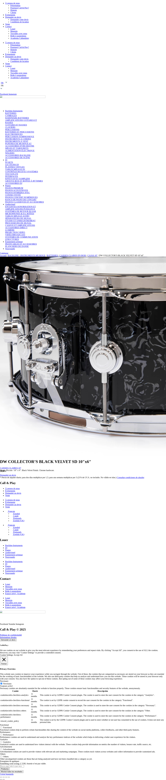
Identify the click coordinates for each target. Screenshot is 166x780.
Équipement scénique (14, 555)
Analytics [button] (4, 739)
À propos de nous (12, 3)
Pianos (8, 550)
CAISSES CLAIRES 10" (10, 468)
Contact (8, 26)
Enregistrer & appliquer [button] (9, 761)
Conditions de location (19, 22)
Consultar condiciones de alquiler (130, 477)
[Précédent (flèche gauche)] (1, 779)
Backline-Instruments (14, 545)
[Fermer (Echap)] (9, 777)
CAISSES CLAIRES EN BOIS (73, 255)
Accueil (3, 255)
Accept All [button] (18, 655)
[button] (83, 85)
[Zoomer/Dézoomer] (1, 777)
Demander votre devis (19, 19)
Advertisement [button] (6, 747)
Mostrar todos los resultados (11, 772)
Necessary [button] (4, 681)
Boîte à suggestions (18, 36)
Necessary (7, 684)
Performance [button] (5, 732)
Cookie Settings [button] (6, 655)
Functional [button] (4, 725)
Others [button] (2, 754)
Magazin (14, 31)
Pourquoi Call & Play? (19, 8)
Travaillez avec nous (18, 33)
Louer (12, 29)
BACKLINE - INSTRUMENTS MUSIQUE (26, 255)
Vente (7, 24)
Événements (10, 15)
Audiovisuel (10, 552)
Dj (6, 548)
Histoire (13, 10)
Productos (5, 769)
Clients (13, 12)
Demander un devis (13, 17)
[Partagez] (6, 777)
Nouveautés (10, 557)
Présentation (15, 5)
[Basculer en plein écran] (4, 777)
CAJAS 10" (93, 255)
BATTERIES (52, 255)
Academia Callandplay (19, 38)
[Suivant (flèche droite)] (4, 779)
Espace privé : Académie (15, 593)
